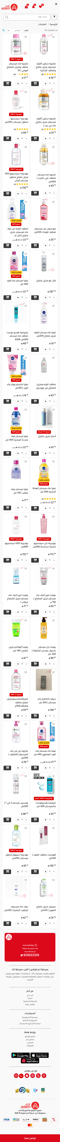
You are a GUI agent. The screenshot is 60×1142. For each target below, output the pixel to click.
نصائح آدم (30, 1040)
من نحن (30, 995)
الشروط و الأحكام (30, 1021)
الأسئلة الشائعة (30, 1002)
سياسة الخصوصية (30, 1018)
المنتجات (42, 25)
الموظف (30, 1046)
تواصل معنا (30, 1138)
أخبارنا (30, 999)
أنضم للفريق (30, 1037)
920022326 (31, 955)
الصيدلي (30, 1043)
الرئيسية (54, 25)
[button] (35, 7)
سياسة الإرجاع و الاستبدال (30, 1024)
